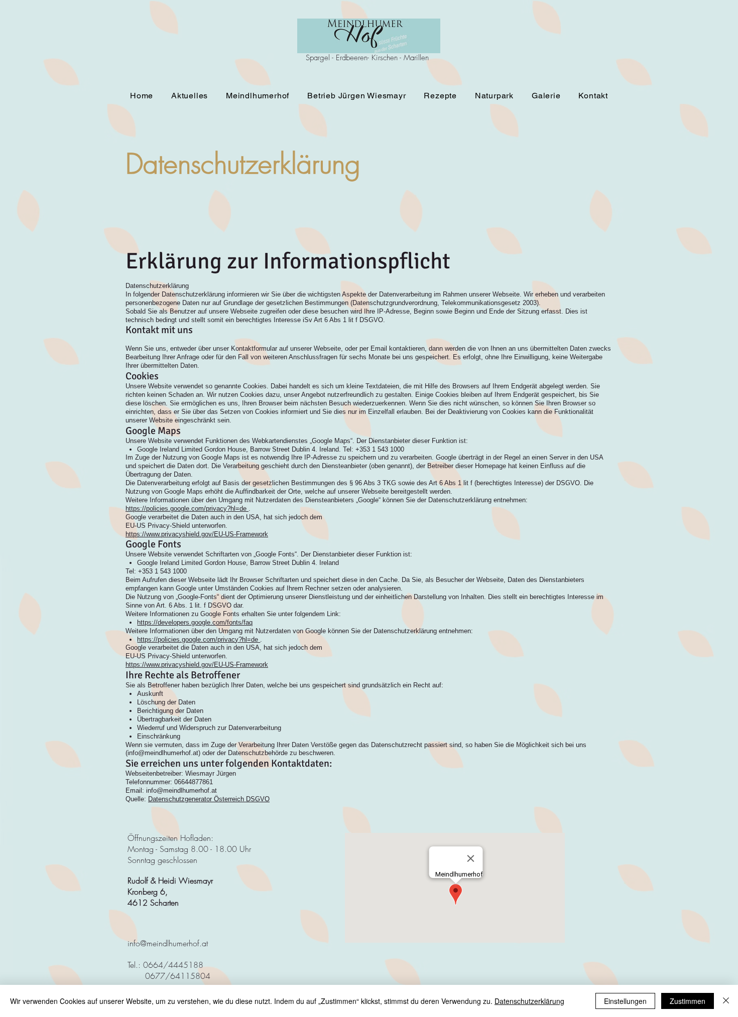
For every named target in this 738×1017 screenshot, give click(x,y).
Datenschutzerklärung (529, 1001)
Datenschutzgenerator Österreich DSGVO (209, 799)
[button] (257, 95)
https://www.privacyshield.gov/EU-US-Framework (197, 534)
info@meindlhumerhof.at (163, 753)
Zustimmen (687, 1001)
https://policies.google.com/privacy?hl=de (187, 508)
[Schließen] (726, 1001)
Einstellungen (625, 1001)
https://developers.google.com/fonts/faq (195, 622)
